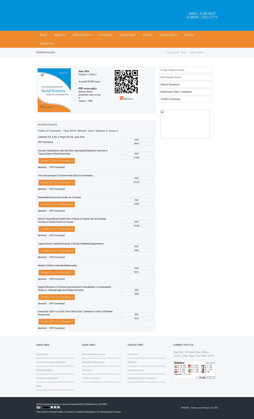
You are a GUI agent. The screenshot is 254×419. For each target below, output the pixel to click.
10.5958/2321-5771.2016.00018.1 (56, 204)
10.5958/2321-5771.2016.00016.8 (56, 161)
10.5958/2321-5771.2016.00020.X (56, 250)
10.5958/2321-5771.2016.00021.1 (56, 272)
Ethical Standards (170, 84)
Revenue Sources (136, 370)
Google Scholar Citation (172, 70)
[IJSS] (53, 111)
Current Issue (127, 35)
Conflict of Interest (170, 99)
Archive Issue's (197, 52)
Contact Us (46, 43)
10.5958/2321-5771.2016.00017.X (56, 182)
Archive (148, 35)
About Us (60, 35)
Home (43, 35)
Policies (189, 35)
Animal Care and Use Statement (51, 362)
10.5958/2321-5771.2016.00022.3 (56, 297)
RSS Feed (128, 99)
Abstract (42, 167)
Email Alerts (42, 354)
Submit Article (168, 35)
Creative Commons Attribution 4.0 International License (93, 412)
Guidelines (105, 35)
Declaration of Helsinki (47, 378)
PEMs (39, 386)
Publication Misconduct (93, 362)
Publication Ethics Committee (176, 91)
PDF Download (45, 142)
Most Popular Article (171, 77)
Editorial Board (82, 35)
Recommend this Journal (93, 354)
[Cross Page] (185, 137)
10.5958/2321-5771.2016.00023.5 (56, 321)
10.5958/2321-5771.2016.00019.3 (56, 229)
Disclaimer (87, 370)
